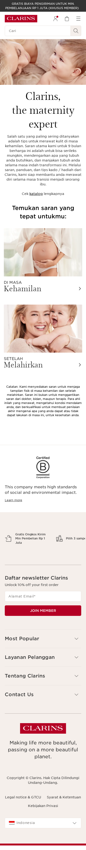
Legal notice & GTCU (23, 847)
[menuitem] (55, 19)
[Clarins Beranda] (21, 19)
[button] (43, 688)
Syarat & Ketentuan (64, 847)
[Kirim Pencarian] (76, 31)
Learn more (13, 500)
